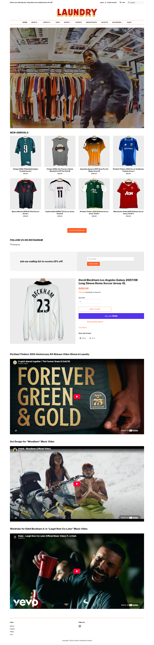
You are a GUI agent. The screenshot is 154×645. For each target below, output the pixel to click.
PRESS (12, 632)
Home (25, 22)
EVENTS (12, 629)
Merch (34, 22)
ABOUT (12, 626)
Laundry (76, 640)
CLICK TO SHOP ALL (77, 230)
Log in (102, 2)
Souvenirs (117, 22)
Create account (112, 2)
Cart (123, 2)
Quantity (82, 298)
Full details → (84, 327)
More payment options (95, 321)
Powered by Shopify (85, 640)
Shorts (78, 22)
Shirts (67, 22)
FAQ (11, 634)
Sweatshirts (91, 22)
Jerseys (46, 22)
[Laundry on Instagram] (80, 627)
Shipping (82, 292)
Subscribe (93, 264)
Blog (129, 22)
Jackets (104, 22)
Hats (58, 22)
